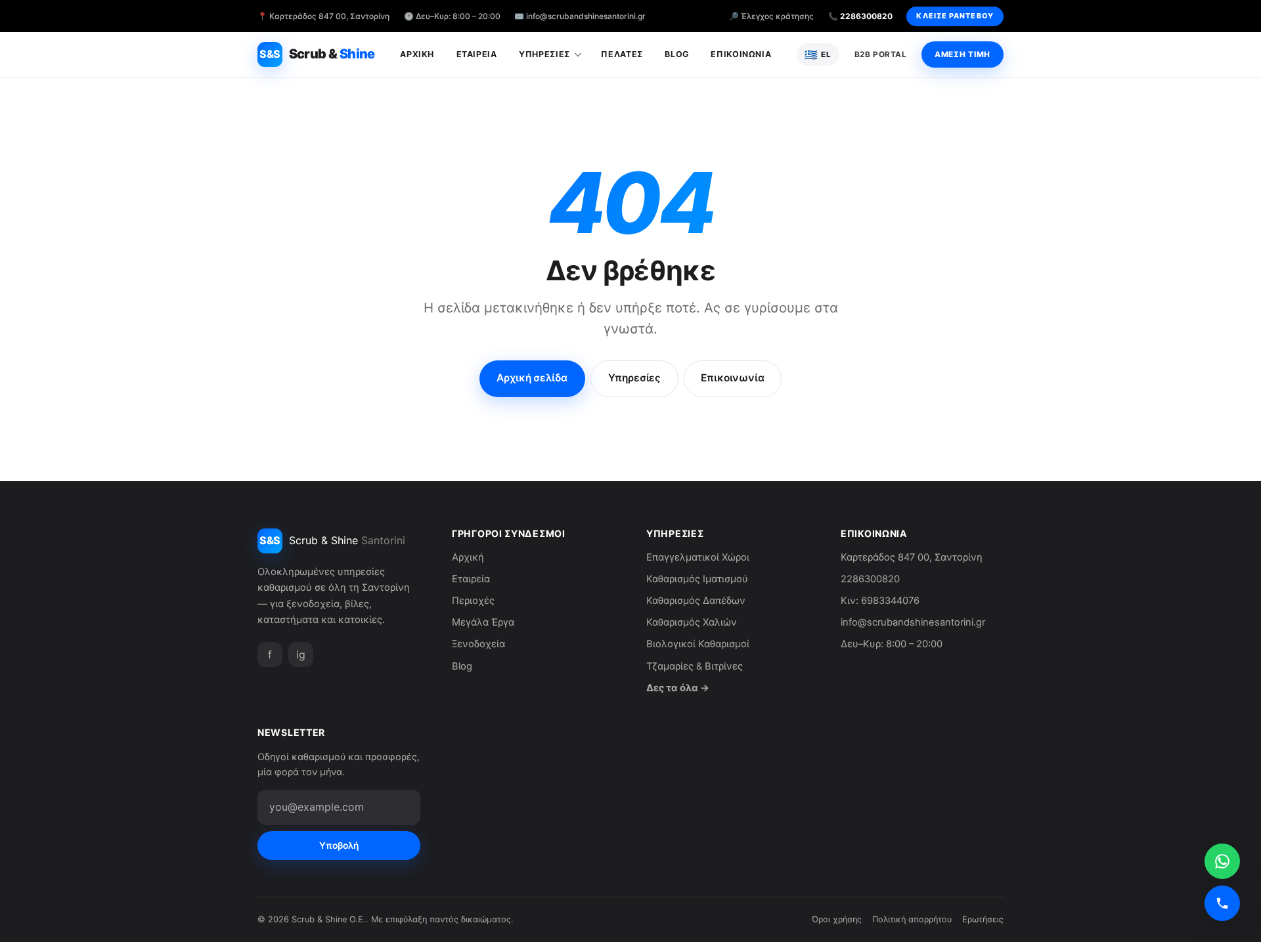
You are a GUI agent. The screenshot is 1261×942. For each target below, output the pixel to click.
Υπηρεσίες (544, 54)
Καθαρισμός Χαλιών (691, 622)
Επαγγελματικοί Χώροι (697, 557)
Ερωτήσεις (983, 919)
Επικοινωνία (741, 54)
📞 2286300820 (860, 16)
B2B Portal (880, 54)
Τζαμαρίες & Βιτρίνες (694, 666)
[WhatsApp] (1222, 861)
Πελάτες (621, 54)
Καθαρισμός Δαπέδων (695, 601)
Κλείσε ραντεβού (954, 15)
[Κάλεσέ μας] (1222, 903)
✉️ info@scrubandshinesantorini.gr (580, 16)
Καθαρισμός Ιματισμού (697, 579)
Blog (677, 54)
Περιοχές (473, 601)
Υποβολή (338, 845)
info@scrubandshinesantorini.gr (913, 622)
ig (300, 654)
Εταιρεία (476, 54)
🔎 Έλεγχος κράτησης (771, 16)
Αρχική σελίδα (532, 378)
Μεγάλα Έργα (483, 622)
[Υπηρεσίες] (581, 54)
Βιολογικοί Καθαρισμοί (697, 644)
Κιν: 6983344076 (880, 601)
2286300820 (870, 579)
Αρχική (417, 54)
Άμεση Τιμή (962, 54)
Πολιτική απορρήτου (912, 919)
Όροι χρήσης (837, 919)
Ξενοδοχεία (478, 644)
